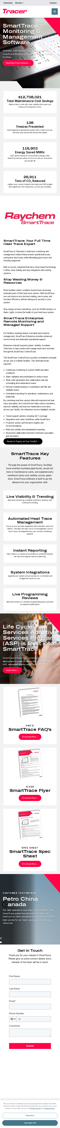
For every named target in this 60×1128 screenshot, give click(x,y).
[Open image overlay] (30, 218)
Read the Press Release (17, 63)
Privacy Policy (35, 1108)
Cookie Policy (49, 1108)
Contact (53, 3)
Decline (30, 1116)
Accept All (30, 1123)
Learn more (11, 670)
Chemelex (8, 3)
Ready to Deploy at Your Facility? (22, 441)
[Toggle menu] (55, 11)
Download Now (29, 737)
